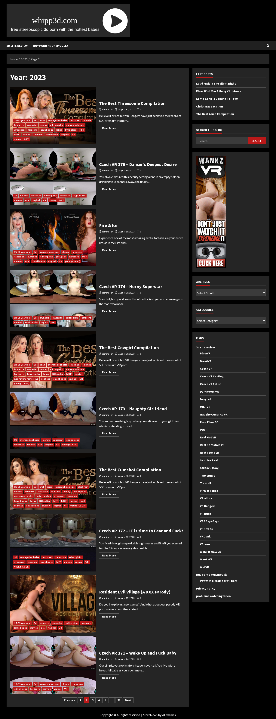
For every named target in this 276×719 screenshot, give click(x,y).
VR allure (206, 498)
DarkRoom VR (209, 391)
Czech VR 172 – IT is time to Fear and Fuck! (53, 542)
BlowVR (205, 353)
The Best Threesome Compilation (53, 115)
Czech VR (206, 369)
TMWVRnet (207, 475)
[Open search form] (268, 45)
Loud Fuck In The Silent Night (216, 83)
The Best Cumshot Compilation (53, 481)
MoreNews (150, 715)
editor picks (56, 125)
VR (73, 134)
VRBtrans (206, 529)
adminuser (107, 109)
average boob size (57, 120)
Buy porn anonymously (50, 46)
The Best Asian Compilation (215, 114)
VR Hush (205, 513)
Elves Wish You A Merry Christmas (218, 91)
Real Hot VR (208, 437)
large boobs (47, 129)
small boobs (52, 134)
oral (27, 200)
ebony (43, 125)
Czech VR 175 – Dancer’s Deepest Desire (53, 176)
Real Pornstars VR (212, 445)
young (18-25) (21, 139)
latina (59, 129)
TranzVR (205, 483)
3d (35, 120)
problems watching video (213, 596)
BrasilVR (205, 361)
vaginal (65, 134)
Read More (110, 128)
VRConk (205, 536)
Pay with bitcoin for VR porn (219, 581)
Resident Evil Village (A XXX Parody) (53, 604)
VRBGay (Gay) (209, 521)
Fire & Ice (53, 237)
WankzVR (206, 559)
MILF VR (205, 407)
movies (26, 134)
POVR (203, 429)
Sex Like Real (209, 460)
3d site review (17, 46)
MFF (82, 129)
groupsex (19, 129)
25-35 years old (22, 120)
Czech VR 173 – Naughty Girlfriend (53, 420)
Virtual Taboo (209, 491)
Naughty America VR (214, 414)
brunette (19, 125)
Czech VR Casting (212, 376)
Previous (69, 700)
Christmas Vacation (209, 106)
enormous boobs (75, 125)
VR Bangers (208, 506)
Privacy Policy (205, 588)
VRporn (205, 544)
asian (42, 120)
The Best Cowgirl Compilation (53, 359)
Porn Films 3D (209, 422)
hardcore (32, 129)
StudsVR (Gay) (209, 468)
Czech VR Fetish (210, 384)
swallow (46, 505)
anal (42, 486)
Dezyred (205, 399)
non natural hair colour (26, 378)
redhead (38, 134)
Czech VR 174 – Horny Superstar (53, 298)
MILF (17, 134)
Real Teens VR (209, 452)
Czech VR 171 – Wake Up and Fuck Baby (53, 665)
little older (70, 129)
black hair (75, 120)
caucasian (32, 125)
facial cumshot (43, 496)
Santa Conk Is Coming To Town (217, 99)
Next (128, 700)
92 (118, 700)
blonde (87, 120)
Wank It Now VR (210, 552)
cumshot (32, 256)
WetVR (204, 567)
